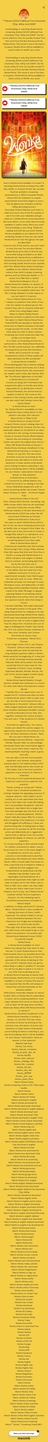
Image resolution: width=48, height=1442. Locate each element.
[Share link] (43, 7)
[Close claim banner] (38, 1432)
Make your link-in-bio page (24, 1434)
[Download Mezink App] (24, 1438)
